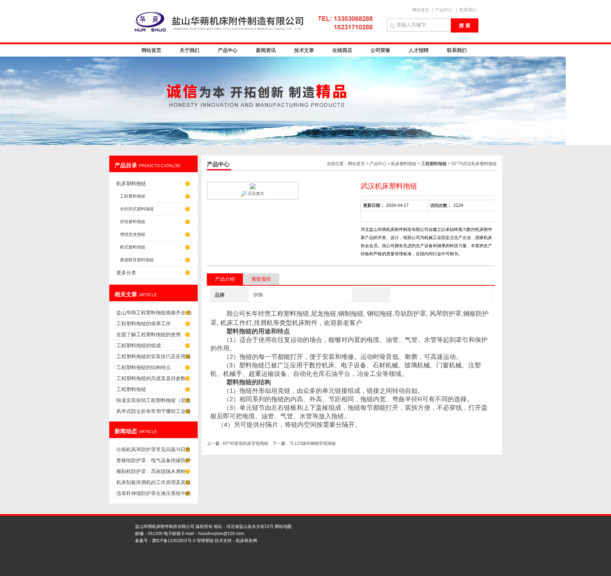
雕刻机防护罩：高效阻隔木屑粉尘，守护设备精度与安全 (151, 473)
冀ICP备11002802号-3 (174, 540)
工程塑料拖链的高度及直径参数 (151, 378)
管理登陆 (205, 540)
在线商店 (342, 50)
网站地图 (283, 526)
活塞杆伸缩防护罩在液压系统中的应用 (153, 495)
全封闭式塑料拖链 (137, 208)
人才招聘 (419, 50)
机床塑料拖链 (131, 183)
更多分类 (126, 272)
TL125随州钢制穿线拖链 (313, 443)
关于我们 (189, 50)
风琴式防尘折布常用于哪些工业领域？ (153, 413)
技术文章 (304, 50)
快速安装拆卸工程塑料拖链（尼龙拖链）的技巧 (153, 402)
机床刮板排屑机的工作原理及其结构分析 (153, 484)
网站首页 (420, 9)
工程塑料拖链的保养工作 (143, 323)
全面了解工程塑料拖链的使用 (148, 334)
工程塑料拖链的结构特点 (143, 367)
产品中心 (443, 9)
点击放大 (255, 193)
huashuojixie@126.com (221, 533)
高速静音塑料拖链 (137, 259)
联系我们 (467, 9)
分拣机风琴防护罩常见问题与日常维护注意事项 (153, 451)
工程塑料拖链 (132, 196)
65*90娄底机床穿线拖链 (245, 443)
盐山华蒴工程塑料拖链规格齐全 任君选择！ (154, 314)
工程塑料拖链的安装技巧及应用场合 (153, 358)
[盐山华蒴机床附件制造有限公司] (256, 21)
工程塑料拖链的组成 (138, 345)
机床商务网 (246, 540)
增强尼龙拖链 (132, 234)
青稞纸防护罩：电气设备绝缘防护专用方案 (153, 462)
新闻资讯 (266, 50)
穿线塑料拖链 (132, 221)
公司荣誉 (380, 50)
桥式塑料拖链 (132, 247)
